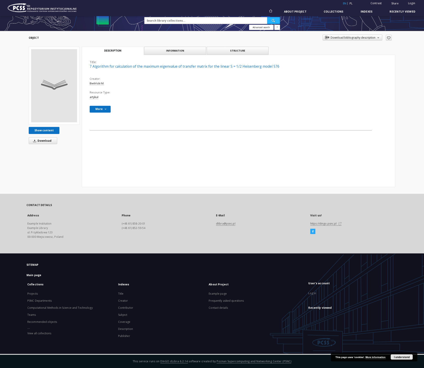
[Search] (273, 20)
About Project (295, 11)
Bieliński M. (97, 83)
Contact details (218, 308)
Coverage (124, 322)
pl (351, 3)
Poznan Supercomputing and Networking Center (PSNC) (254, 361)
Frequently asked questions (226, 301)
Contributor (125, 308)
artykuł (94, 97)
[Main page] (270, 11)
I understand (402, 357)
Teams (31, 315)
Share (395, 3)
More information (375, 357)
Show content (44, 130)
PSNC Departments (39, 301)
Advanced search (261, 27)
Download (44, 141)
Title (121, 294)
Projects (32, 294)
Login (411, 3)
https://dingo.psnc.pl (323, 223)
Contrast (376, 3)
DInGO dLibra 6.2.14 (174, 361)
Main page (33, 275)
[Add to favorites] (389, 38)
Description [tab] (112, 50)
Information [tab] (175, 50)
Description (125, 329)
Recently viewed (402, 11)
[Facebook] (312, 232)
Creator (123, 301)
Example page (218, 294)
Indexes (367, 11)
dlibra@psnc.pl (225, 223)
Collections (333, 11)
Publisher (124, 336)
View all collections (39, 333)
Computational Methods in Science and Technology (60, 308)
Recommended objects (42, 322)
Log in (312, 293)
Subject (122, 315)
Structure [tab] (237, 50)
